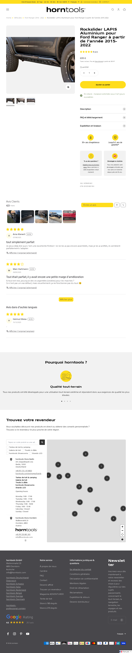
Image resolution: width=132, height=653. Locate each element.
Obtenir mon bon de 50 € (46, 347)
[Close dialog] (101, 301)
